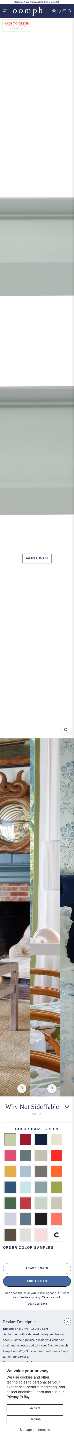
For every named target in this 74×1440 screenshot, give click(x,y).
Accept (35, 1408)
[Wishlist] (59, 11)
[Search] (69, 11)
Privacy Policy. (18, 1397)
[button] (67, 1106)
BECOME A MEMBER (49, 2)
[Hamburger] (5, 11)
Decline (35, 1419)
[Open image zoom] (66, 730)
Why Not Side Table (32, 1106)
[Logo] (27, 11)
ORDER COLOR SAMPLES (28, 1247)
